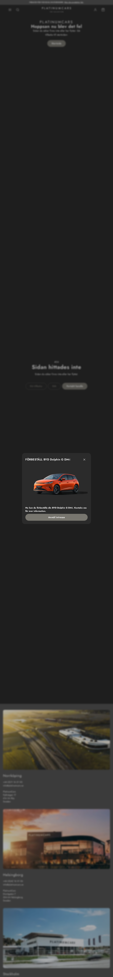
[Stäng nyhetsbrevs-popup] (84, 459)
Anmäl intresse (56, 517)
